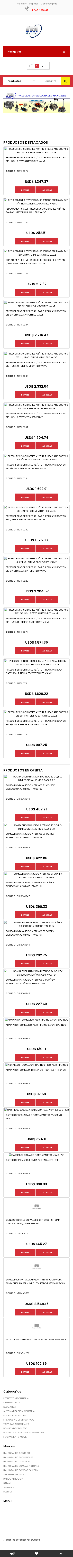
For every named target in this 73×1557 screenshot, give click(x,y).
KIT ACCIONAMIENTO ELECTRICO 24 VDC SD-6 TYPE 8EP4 (36, 1339)
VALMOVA (8, 1487)
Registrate (21, 3)
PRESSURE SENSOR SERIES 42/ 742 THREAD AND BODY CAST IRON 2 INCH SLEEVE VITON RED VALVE (34, 671)
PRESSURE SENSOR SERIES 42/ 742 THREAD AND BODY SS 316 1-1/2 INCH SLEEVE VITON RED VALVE (36, 364)
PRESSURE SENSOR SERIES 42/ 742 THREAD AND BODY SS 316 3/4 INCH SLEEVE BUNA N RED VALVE (36, 722)
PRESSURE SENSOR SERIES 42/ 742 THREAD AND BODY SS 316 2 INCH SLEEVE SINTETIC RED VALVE (36, 569)
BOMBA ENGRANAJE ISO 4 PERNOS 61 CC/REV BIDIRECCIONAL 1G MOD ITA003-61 (30, 884)
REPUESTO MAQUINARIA (16, 1398)
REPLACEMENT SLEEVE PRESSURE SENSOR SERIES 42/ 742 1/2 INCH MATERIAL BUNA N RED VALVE (35, 261)
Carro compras (49, 3)
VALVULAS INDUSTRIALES (16, 1424)
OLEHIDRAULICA (11, 1402)
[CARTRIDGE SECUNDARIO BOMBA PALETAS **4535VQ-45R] (36, 1110)
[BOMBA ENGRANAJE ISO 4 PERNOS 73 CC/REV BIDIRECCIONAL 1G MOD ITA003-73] (36, 829)
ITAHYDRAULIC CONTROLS (17, 1453)
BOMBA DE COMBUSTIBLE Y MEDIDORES (23, 1432)
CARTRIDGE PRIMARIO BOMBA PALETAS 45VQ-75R (32, 1160)
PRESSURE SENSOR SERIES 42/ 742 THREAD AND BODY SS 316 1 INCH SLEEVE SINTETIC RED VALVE (36, 159)
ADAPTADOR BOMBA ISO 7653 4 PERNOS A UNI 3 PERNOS (36, 1025)
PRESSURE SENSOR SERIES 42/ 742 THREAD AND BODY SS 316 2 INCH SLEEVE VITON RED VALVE (36, 313)
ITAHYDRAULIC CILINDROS (16, 1461)
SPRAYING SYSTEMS (13, 1474)
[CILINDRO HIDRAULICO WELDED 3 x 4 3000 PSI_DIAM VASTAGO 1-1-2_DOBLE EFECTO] (36, 1214)
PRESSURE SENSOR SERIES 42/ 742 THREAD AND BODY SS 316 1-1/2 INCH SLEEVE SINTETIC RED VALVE (36, 620)
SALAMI (7, 1483)
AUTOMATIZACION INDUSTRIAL (19, 1411)
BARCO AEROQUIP (13, 1478)
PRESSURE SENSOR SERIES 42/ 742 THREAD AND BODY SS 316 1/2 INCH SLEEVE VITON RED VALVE (36, 517)
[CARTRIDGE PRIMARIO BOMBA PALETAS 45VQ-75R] (36, 1155)
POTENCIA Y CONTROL (15, 1415)
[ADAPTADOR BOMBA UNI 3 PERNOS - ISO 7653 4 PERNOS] (36, 1065)
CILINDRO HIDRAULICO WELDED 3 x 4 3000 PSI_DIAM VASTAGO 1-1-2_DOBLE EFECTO (33, 1221)
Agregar (47, 190)
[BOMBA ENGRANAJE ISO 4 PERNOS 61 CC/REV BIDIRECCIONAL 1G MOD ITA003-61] (36, 877)
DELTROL (7, 1491)
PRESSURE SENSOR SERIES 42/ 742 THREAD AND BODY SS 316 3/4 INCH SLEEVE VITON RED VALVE (36, 466)
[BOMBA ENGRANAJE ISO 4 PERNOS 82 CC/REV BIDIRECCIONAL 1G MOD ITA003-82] (36, 780)
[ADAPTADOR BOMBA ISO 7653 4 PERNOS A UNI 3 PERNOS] (36, 1019)
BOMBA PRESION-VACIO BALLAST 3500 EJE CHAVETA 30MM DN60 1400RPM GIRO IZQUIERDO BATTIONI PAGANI (36, 1281)
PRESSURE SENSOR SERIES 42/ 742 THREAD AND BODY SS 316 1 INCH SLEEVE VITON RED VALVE (36, 415)
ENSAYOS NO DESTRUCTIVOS (18, 1419)
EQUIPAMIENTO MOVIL (15, 1437)
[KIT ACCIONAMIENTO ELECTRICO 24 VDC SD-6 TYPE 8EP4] (36, 1334)
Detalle (25, 190)
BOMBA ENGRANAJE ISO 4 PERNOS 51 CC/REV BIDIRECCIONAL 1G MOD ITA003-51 (30, 933)
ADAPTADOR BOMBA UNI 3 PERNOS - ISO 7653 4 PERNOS (36, 1070)
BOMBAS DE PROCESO (15, 1428)
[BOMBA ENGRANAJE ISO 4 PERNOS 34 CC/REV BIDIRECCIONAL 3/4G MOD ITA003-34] (36, 974)
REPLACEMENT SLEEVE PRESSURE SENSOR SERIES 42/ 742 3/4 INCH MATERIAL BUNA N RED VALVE (35, 210)
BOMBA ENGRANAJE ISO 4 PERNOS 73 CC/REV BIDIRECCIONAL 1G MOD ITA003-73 (30, 835)
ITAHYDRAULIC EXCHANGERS (18, 1457)
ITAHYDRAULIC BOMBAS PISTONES (21, 1466)
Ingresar (33, 3)
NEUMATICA (9, 1407)
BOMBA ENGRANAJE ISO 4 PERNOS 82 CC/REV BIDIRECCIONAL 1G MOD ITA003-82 (30, 787)
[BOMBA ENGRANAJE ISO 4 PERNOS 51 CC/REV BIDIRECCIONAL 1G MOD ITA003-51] (36, 926)
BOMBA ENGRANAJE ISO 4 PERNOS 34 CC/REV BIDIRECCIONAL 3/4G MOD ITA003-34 (30, 981)
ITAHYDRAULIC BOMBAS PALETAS (20, 1470)
